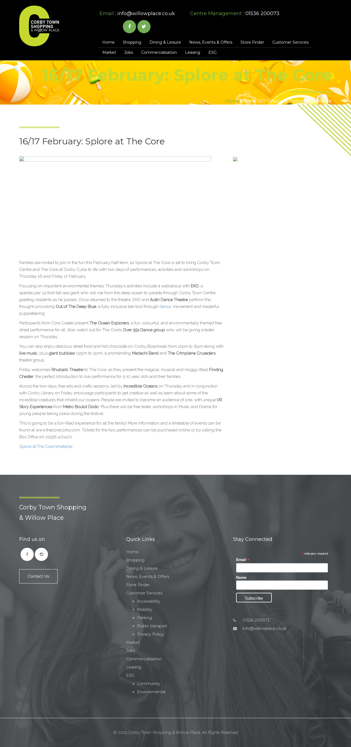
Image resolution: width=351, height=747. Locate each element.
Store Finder (252, 42)
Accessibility (148, 601)
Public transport (152, 626)
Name (241, 577)
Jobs (128, 52)
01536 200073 (256, 620)
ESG (212, 52)
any (247, 101)
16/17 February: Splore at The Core (294, 101)
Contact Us (38, 576)
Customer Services (290, 42)
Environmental (151, 691)
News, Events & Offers (210, 42)
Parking (144, 617)
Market (109, 52)
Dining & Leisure (165, 42)
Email (243, 559)
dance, (166, 306)
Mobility (144, 609)
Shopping (132, 42)
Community (148, 683)
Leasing (192, 52)
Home (108, 42)
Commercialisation (159, 52)
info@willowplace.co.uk (146, 13)
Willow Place (39, 25)
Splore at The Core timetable (45, 446)
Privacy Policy (150, 634)
